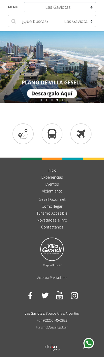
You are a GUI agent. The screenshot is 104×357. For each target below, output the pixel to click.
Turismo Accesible (52, 213)
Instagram (74, 295)
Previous (4, 67)
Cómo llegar (52, 206)
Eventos (52, 184)
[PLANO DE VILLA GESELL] (52, 67)
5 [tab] (62, 100)
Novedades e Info (52, 220)
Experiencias (52, 177)
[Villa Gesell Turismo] (52, 252)
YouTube (59, 295)
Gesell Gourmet (52, 199)
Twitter (45, 295)
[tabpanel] (52, 67)
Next (100, 67)
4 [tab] (57, 100)
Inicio (52, 170)
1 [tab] (41, 100)
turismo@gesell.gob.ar (52, 327)
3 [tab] (52, 100)
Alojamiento (52, 191)
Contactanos (52, 227)
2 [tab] (46, 100)
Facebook (30, 295)
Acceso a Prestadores (52, 277)
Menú (13, 7)
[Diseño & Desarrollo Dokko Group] (52, 340)
